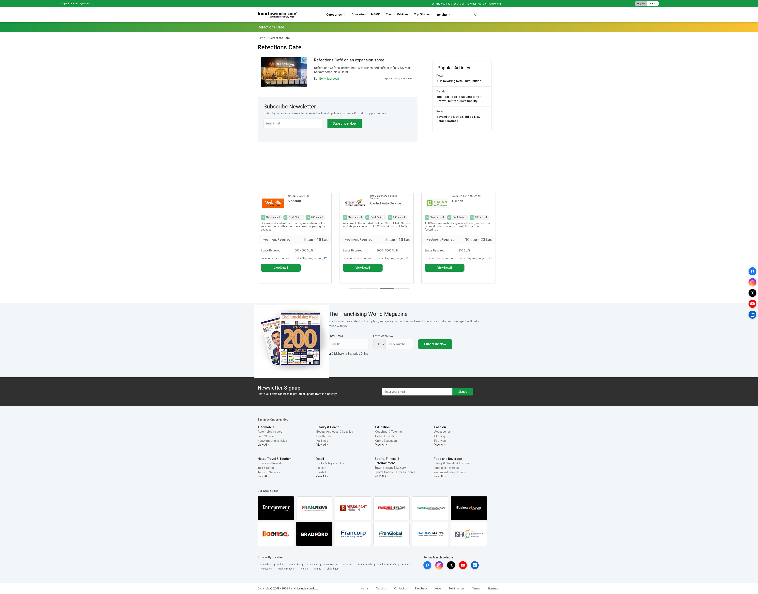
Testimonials (457, 588)
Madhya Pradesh (386, 564)
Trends (440, 91)
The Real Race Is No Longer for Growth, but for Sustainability (458, 99)
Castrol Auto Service (385, 203)
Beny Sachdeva (329, 78)
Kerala (304, 568)
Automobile (266, 427)
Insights (442, 14)
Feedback (421, 588)
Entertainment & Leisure (390, 467)
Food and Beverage (448, 459)
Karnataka (294, 564)
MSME (375, 14)
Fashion (440, 427)
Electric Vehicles (397, 14)
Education (359, 14)
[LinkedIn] (752, 315)
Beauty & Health (327, 427)
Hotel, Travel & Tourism (275, 459)
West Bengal (330, 564)
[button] (356, 288)
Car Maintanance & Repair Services (384, 197)
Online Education (386, 440)
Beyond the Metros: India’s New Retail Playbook (458, 119)
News (437, 588)
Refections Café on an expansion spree (349, 60)
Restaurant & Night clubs (450, 472)
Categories (334, 14)
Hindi (653, 3)
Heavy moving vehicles (272, 440)
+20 (326, 258)
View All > (264, 444)
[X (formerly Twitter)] (752, 293)
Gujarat (347, 564)
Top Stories (422, 14)
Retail (440, 75)
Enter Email (336, 336)
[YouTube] (752, 304)
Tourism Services (269, 472)
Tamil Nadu (311, 564)
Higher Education (386, 436)
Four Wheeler (266, 436)
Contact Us (401, 588)
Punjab (317, 568)
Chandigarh (333, 568)
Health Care (324, 436)
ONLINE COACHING (298, 196)
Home (261, 38)
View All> (440, 444)
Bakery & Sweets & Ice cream (453, 463)
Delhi (280, 564)
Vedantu (294, 201)
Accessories (442, 431)
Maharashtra (265, 564)
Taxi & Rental (266, 468)
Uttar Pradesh (364, 564)
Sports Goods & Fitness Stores (395, 472)
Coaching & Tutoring (388, 431)
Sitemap (492, 588)
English (641, 3)
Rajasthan (266, 568)
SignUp (462, 391)
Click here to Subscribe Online (350, 353)
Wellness (322, 440)
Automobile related (270, 431)
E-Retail (321, 472)
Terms (476, 588)
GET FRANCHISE (468, 4)
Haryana (406, 564)
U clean (457, 201)
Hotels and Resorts (270, 463)
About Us (381, 588)
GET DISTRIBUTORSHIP (490, 4)
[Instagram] (752, 282)
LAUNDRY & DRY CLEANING (466, 196)
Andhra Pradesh (286, 568)
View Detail (281, 267)
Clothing (439, 436)
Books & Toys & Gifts (330, 463)
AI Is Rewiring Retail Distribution (458, 81)
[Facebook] (752, 271)
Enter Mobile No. (383, 336)
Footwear (440, 440)
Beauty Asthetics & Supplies (334, 431)
